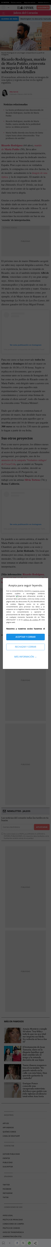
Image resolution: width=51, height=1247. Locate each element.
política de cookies (31, 620)
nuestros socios (39, 591)
